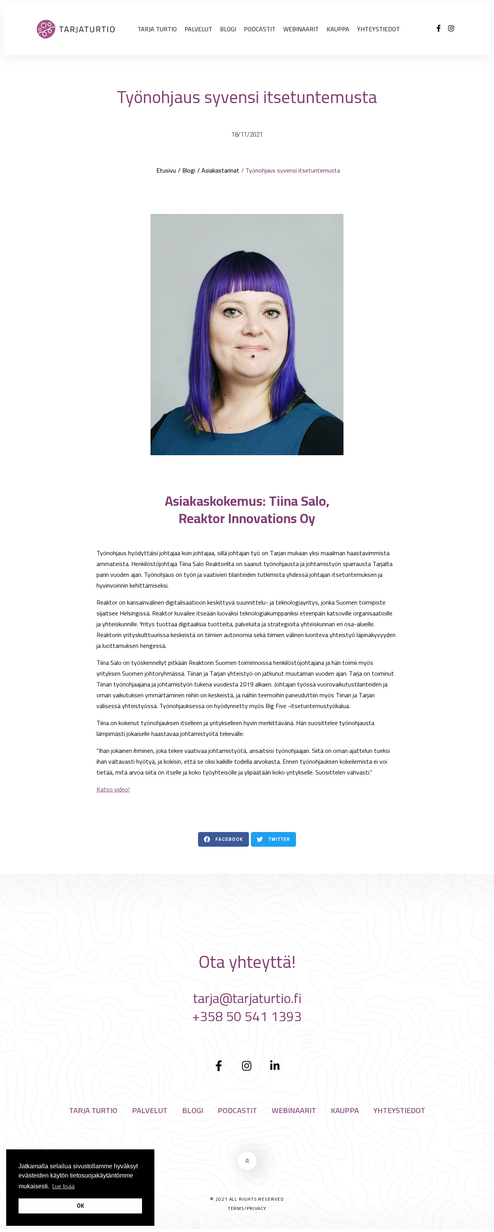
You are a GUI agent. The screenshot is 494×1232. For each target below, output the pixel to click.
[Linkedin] (275, 1066)
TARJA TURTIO (157, 29)
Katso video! (113, 789)
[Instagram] (451, 28)
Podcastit (260, 29)
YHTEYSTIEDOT (378, 29)
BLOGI (228, 29)
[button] (223, 839)
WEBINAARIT (301, 29)
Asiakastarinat (220, 170)
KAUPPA (338, 29)
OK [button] (80, 1205)
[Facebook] (438, 28)
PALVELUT (198, 29)
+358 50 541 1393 (247, 1016)
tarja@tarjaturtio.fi (247, 998)
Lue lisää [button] (63, 1186)
